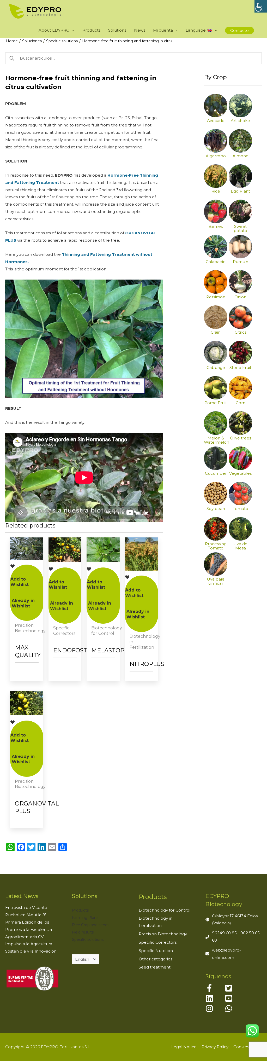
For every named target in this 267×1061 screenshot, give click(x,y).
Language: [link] (197, 30)
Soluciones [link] (32, 41)
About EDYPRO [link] (54, 30)
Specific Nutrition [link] (156, 950)
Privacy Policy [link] (215, 1046)
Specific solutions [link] (62, 41)
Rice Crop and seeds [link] (90, 925)
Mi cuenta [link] (163, 30)
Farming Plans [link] (85, 917)
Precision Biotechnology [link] (163, 933)
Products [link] (91, 30)
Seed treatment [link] (155, 967)
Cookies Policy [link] (247, 1046)
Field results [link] (83, 932)
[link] (260, 6)
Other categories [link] (155, 958)
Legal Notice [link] (184, 1046)
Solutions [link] (117, 30)
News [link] (139, 30)
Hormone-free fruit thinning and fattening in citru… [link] (128, 41)
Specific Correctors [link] (158, 942)
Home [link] (12, 41)
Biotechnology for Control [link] (164, 910)
